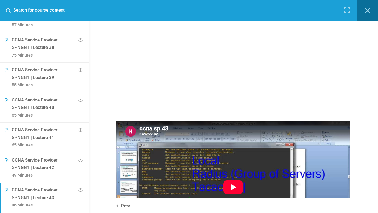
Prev (125, 206)
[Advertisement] (233, 62)
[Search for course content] (11, 10)
